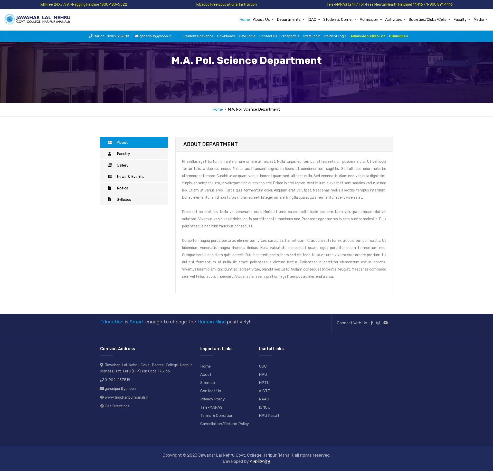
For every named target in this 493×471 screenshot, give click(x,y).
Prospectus (290, 36)
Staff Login (311, 36)
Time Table (247, 36)
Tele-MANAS (211, 407)
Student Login (335, 36)
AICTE (264, 391)
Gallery (122, 165)
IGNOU (264, 407)
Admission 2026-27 (367, 36)
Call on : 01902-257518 (111, 36)
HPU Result (269, 415)
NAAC (264, 399)
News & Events (130, 176)
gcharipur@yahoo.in (156, 36)
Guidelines (398, 36)
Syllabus (124, 199)
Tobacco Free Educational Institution (226, 4)
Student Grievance (198, 36)
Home (244, 19)
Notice (122, 188)
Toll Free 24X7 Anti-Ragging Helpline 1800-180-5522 (83, 4)
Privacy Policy (212, 399)
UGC (263, 366)
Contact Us (268, 36)
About (122, 142)
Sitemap (207, 382)
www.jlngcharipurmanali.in (126, 397)
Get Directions (117, 406)
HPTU (264, 382)
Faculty (123, 153)
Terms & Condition (216, 415)
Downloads (226, 36)
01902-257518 (117, 380)
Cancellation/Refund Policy (224, 423)
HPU (263, 374)
